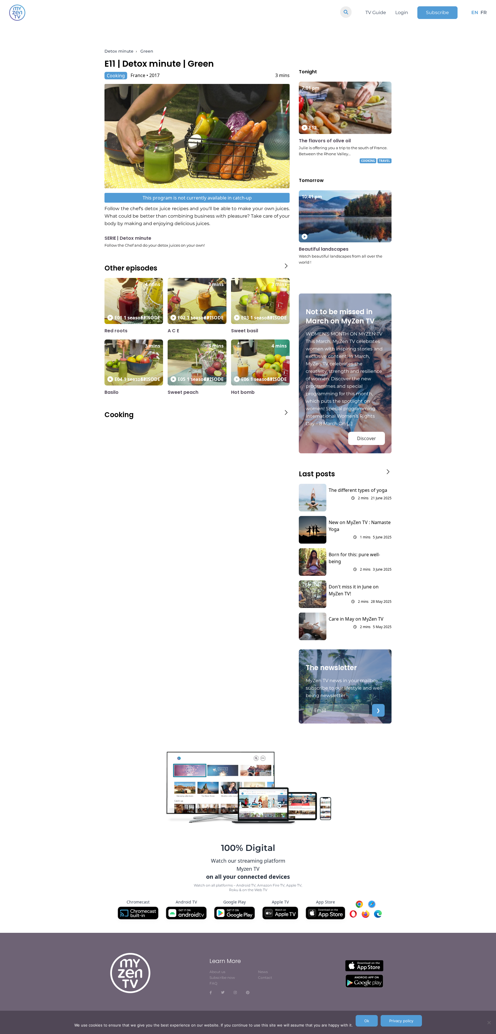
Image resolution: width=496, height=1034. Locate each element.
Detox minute (118, 51)
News (263, 972)
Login (401, 12)
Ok (366, 1020)
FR (483, 12)
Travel (384, 161)
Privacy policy (401, 1020)
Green (146, 51)
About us (217, 972)
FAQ (213, 983)
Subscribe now (222, 977)
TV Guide (375, 12)
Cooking (116, 75)
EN (474, 12)
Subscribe (437, 12)
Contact (265, 977)
